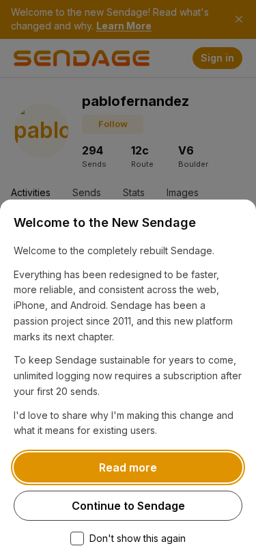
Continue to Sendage (128, 506)
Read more (128, 467)
